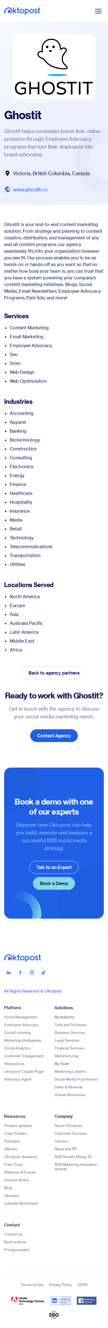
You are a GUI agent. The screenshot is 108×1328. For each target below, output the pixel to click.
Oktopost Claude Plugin (24, 1071)
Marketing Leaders (70, 1071)
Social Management (20, 1017)
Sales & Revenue (69, 1087)
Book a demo (15, 1242)
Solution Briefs (16, 1180)
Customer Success (71, 1133)
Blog (8, 1188)
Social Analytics (17, 1048)
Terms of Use (32, 1284)
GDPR (82, 1284)
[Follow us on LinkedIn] (8, 972)
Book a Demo (54, 883)
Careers (61, 1141)
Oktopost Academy (20, 1156)
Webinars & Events (20, 1172)
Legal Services (67, 1040)
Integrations (14, 1063)
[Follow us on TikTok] (43, 972)
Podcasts (12, 1141)
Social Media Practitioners (76, 1079)
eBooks (10, 1149)
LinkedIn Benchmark (21, 1203)
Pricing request (17, 1249)
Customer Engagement (23, 1056)
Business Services (70, 1032)
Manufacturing (66, 1056)
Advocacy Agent (18, 1079)
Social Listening (17, 1032)
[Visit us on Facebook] (20, 972)
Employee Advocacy (21, 1025)
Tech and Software (70, 1025)
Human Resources (70, 1095)
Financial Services (69, 1048)
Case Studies (15, 1133)
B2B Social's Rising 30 (73, 1156)
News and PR (66, 1149)
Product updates (18, 1125)
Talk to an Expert (54, 867)
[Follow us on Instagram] (31, 972)
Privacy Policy (60, 1284)
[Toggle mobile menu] (98, 11)
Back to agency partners (54, 672)
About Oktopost (68, 1125)
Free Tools (13, 1164)
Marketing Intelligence (22, 1040)
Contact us (13, 1234)
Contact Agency (54, 735)
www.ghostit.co (30, 189)
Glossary (11, 1195)
